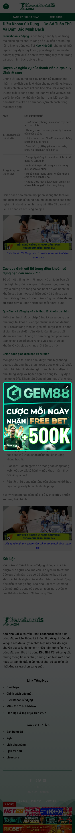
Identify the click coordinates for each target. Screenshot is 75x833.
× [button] (67, 387)
